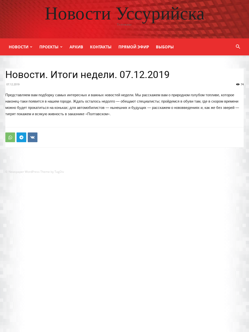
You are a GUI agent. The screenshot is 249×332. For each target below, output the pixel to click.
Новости (18, 47)
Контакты (101, 47)
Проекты (49, 47)
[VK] (32, 137)
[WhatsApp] (10, 137)
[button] (238, 47)
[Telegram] (21, 137)
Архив (76, 47)
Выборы (165, 47)
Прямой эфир (133, 47)
